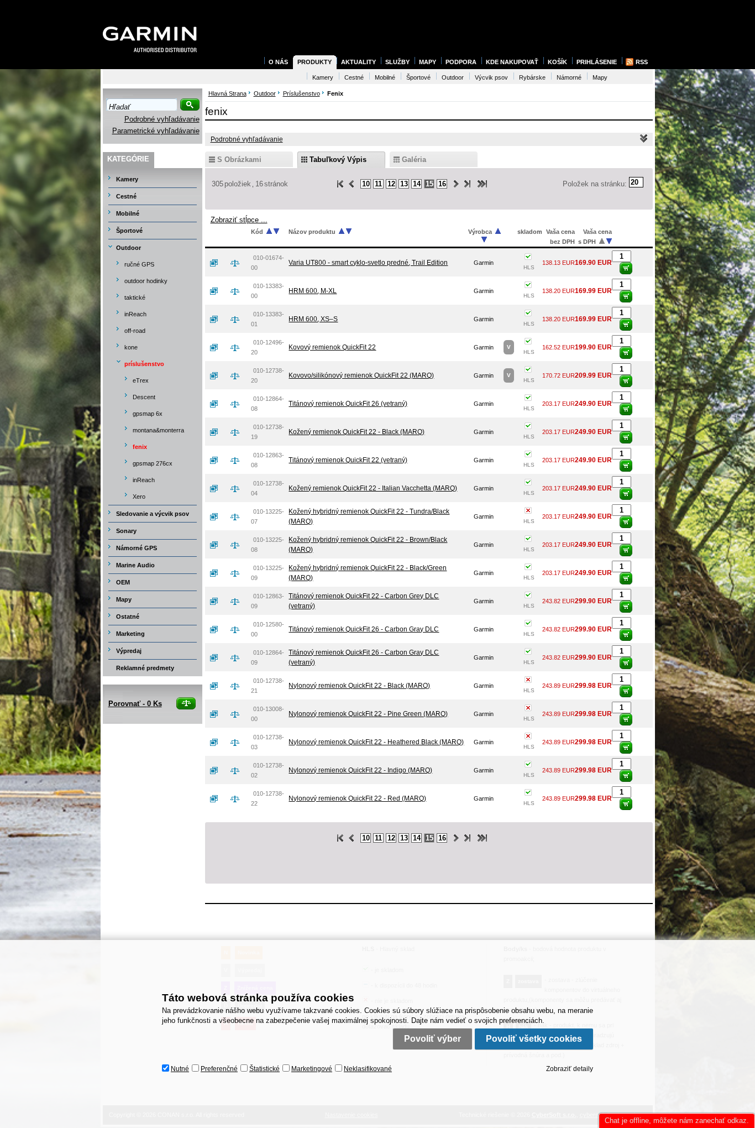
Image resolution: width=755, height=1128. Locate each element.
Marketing (130, 633)
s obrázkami (239, 159)
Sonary (126, 531)
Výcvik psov (491, 77)
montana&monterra (158, 430)
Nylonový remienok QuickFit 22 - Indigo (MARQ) (360, 770)
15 (429, 184)
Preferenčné (219, 1069)
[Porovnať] (239, 262)
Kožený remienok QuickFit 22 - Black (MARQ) (356, 432)
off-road (134, 330)
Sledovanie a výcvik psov (152, 513)
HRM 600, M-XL (313, 291)
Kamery (127, 179)
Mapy (124, 599)
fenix (140, 446)
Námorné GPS (136, 548)
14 (417, 184)
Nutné (180, 1069)
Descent (144, 397)
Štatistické (264, 1069)
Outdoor (128, 247)
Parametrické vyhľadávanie (156, 131)
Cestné (126, 196)
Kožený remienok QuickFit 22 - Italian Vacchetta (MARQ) (373, 488)
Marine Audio (135, 565)
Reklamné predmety (145, 668)
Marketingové (311, 1069)
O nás (278, 62)
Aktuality (358, 62)
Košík (557, 62)
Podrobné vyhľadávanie (162, 119)
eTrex (141, 380)
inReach (135, 314)
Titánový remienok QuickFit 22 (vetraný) (348, 460)
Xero (139, 496)
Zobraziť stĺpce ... (239, 220)
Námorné (569, 77)
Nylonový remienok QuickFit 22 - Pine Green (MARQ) (368, 714)
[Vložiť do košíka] (626, 268)
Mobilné (127, 213)
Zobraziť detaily (569, 1069)
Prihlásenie (596, 62)
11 (378, 184)
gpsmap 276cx (152, 463)
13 (404, 184)
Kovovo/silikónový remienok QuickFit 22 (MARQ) (361, 375)
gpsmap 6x (147, 413)
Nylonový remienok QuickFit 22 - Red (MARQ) (357, 798)
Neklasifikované (368, 1069)
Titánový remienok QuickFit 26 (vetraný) (348, 404)
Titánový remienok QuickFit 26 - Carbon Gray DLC (364, 629)
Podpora (460, 62)
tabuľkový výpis (338, 159)
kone (131, 347)
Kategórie (128, 159)
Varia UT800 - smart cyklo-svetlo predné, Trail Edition (368, 263)
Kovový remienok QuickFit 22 (332, 347)
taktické (134, 297)
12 (391, 184)
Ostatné (127, 616)
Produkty (314, 62)
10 (366, 184)
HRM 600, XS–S (313, 319)
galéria (414, 159)
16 (442, 184)
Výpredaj (128, 650)
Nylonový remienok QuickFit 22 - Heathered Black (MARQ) (376, 742)
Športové (129, 230)
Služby (397, 62)
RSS (642, 62)
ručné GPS (139, 264)
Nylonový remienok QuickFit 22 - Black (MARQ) (359, 686)
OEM (123, 582)
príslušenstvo (144, 364)
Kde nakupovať (512, 62)
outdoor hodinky (145, 281)
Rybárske (532, 77)
